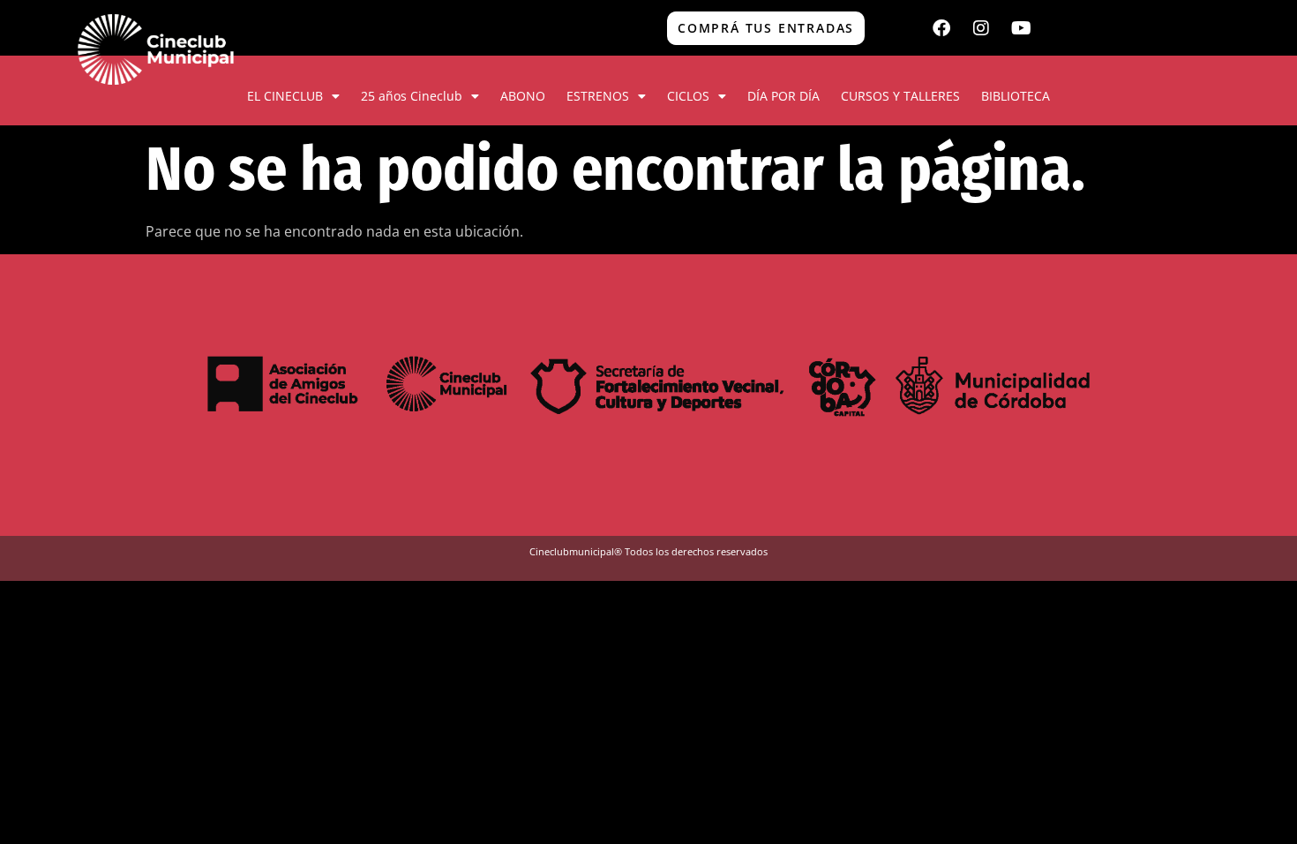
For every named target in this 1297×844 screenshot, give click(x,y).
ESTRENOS (597, 95)
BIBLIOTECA (1015, 95)
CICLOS (688, 95)
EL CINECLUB (285, 95)
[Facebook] (941, 28)
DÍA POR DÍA (783, 95)
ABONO (522, 95)
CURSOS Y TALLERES (900, 95)
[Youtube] (1020, 28)
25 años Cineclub (411, 95)
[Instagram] (981, 28)
